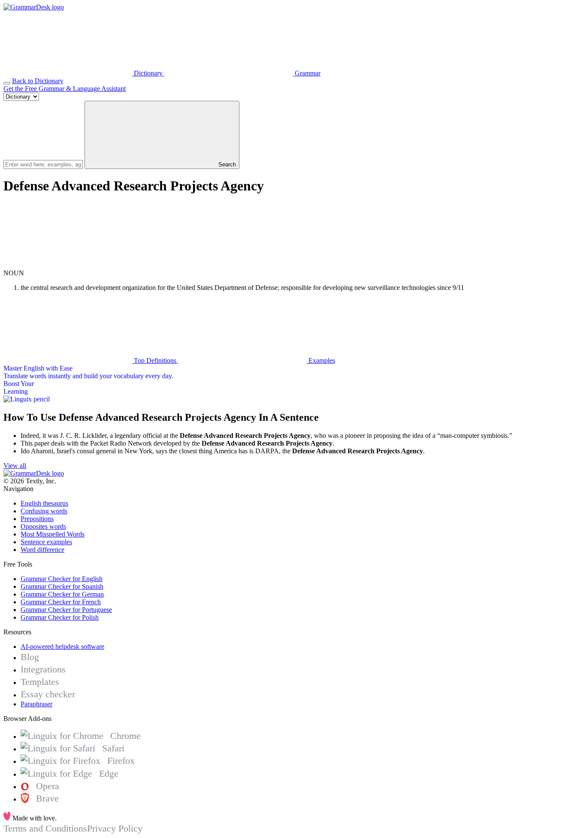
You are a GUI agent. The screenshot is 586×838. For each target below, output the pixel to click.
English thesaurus (44, 503)
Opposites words (43, 526)
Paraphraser (36, 704)
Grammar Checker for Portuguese (66, 609)
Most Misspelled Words (53, 534)
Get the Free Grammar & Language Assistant (64, 88)
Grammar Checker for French (61, 602)
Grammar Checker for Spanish (62, 586)
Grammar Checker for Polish (60, 617)
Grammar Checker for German (62, 594)
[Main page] (33, 7)
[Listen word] (67, 265)
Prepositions (37, 518)
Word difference (42, 549)
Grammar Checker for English (62, 578)
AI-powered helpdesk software (62, 646)
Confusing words (44, 511)
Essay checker (48, 694)
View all (14, 465)
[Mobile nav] (6, 83)
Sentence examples (46, 542)
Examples (321, 360)
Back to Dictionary (37, 80)
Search (226, 164)
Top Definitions (155, 360)
